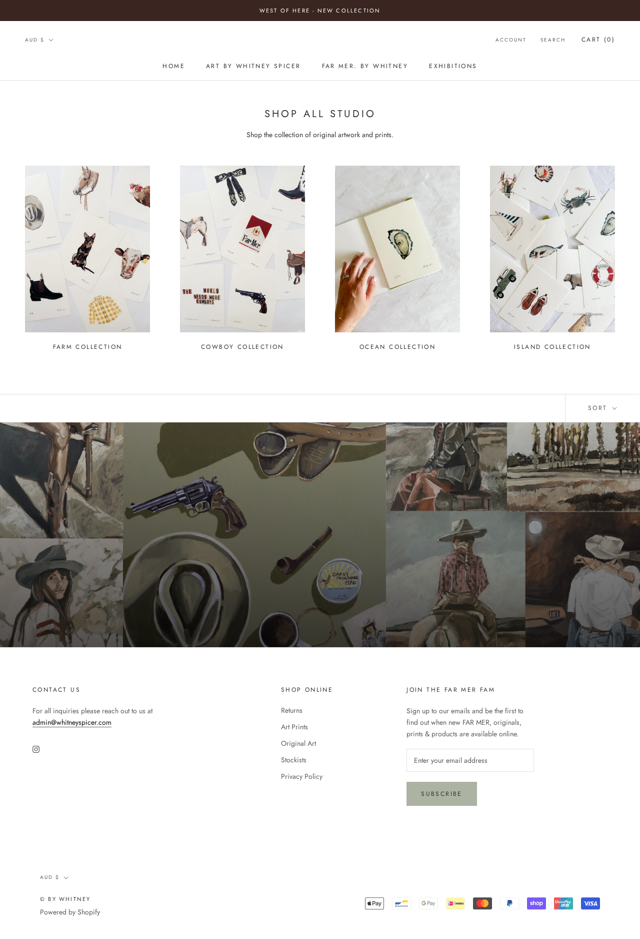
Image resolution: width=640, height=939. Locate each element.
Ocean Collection (398, 346)
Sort (599, 407)
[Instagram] (36, 748)
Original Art (298, 743)
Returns (291, 710)
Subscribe (441, 793)
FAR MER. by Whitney (365, 66)
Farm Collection (87, 346)
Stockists (293, 760)
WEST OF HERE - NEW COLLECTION (320, 11)
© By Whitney (65, 899)
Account (511, 40)
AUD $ (34, 40)
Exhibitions (453, 66)
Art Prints (294, 727)
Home (173, 66)
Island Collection (552, 346)
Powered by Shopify (70, 912)
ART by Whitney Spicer (253, 66)
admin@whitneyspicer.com (72, 722)
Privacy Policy (301, 776)
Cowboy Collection (242, 346)
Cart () (598, 39)
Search (553, 40)
